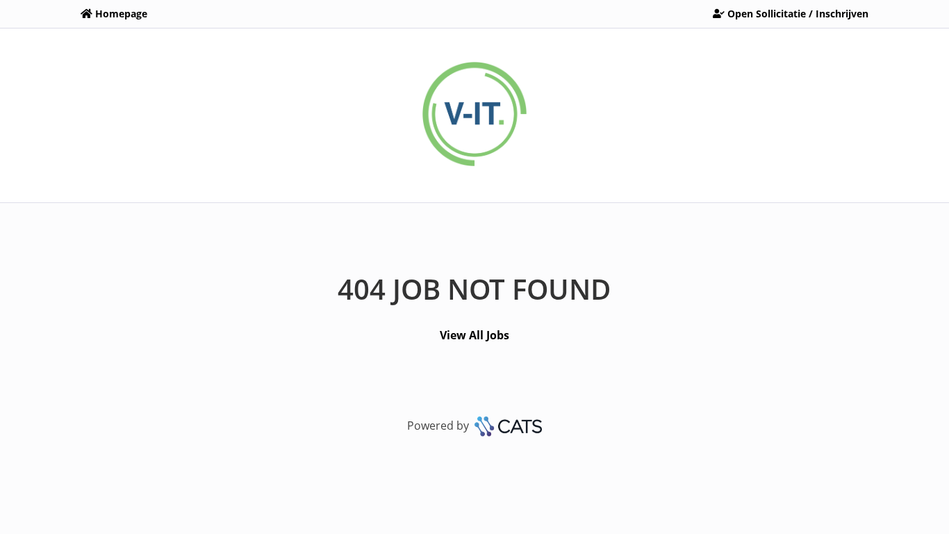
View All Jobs (474, 335)
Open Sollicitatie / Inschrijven (797, 13)
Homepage (121, 13)
